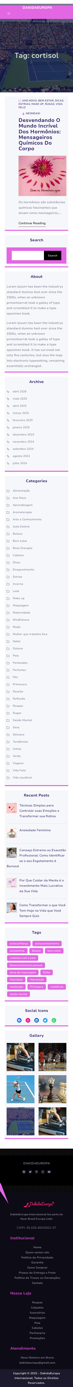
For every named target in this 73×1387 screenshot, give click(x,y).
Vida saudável (22, 777)
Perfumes (19, 670)
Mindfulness (21, 620)
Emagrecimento (23, 569)
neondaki (33, 113)
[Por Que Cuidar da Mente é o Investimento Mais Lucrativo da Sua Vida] (12, 884)
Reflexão (19, 699)
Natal (16, 641)
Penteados (20, 663)
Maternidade (21, 613)
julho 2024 (20, 463)
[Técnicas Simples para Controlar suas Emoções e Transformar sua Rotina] (12, 809)
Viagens (18, 763)
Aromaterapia (22, 512)
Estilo (46, 972)
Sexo (16, 727)
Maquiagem (21, 605)
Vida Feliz (19, 770)
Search (52, 255)
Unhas (17, 749)
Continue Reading (32, 223)
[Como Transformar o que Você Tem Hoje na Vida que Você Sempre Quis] (12, 909)
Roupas (18, 706)
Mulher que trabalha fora (30, 634)
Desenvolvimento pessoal (26, 965)
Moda (16, 627)
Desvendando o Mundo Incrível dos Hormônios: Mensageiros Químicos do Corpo (40, 134)
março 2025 (21, 413)
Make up (37, 104)
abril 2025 (19, 406)
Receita (18, 691)
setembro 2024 (23, 449)
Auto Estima (21, 526)
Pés (15, 677)
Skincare (18, 734)
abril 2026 (19, 391)
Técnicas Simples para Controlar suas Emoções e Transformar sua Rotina (39, 810)
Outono (18, 648)
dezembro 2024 (23, 434)
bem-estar (54, 950)
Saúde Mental (22, 720)
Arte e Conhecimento (27, 519)
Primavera (20, 684)
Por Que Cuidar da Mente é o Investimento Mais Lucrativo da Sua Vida (41, 885)
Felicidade (16, 979)
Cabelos (18, 555)
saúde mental (18, 994)
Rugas (49, 104)
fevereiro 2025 (23, 420)
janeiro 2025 (21, 427)
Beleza (17, 534)
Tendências (20, 742)
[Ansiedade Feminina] (12, 834)
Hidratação (37, 979)
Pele (16, 656)
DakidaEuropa (37, 7)
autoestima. (17, 950)
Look (16, 591)
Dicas (59, 100)
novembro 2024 (23, 442)
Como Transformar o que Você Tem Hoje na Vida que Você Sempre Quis (42, 910)
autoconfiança (19, 943)
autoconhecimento (47, 943)
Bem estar (46, 100)
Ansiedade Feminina (35, 830)
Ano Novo (29, 100)
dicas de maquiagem (23, 972)
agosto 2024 (21, 456)
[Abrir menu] (8, 13)
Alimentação (21, 491)
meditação (16, 986)
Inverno (18, 584)
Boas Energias (22, 548)
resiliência (56, 986)
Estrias (24, 104)
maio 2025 (20, 399)
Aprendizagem (23, 505)
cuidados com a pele (23, 958)
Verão (17, 756)
